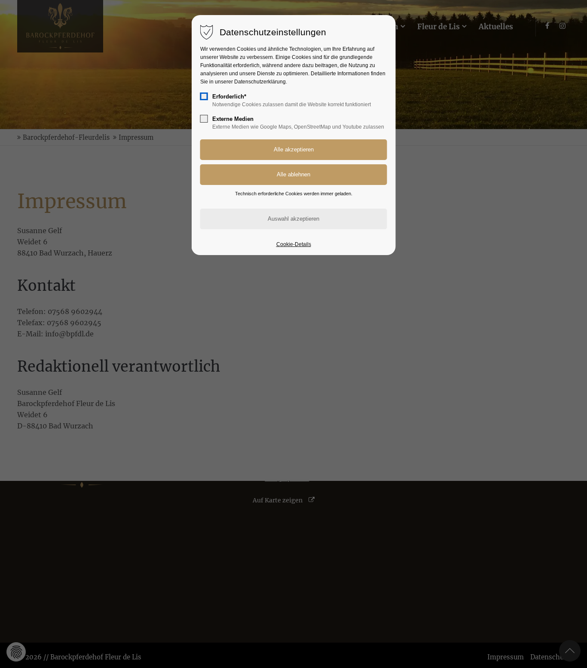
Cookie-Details (293, 244)
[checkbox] (204, 96)
